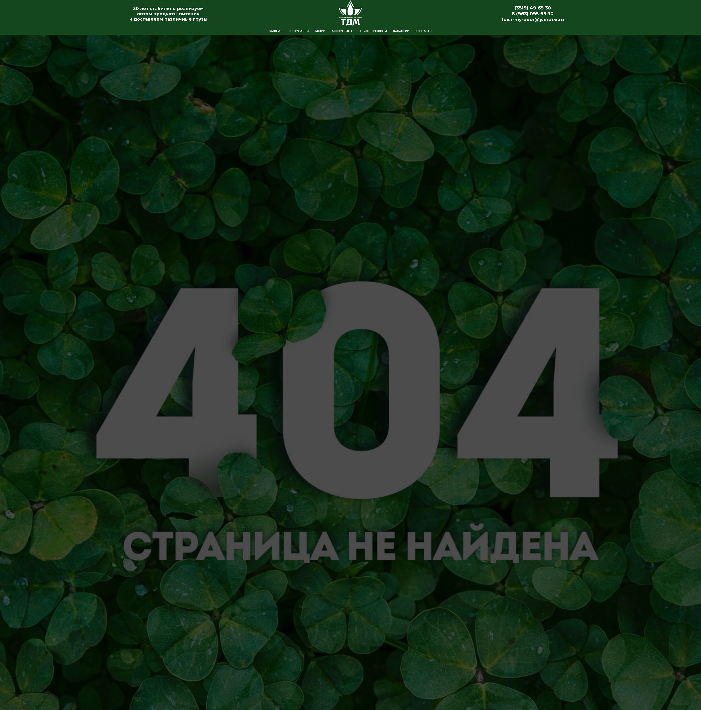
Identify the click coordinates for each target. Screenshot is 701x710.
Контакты (423, 31)
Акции (320, 31)
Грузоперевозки (373, 31)
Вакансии (401, 31)
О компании (298, 31)
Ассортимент (343, 31)
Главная (275, 31)
